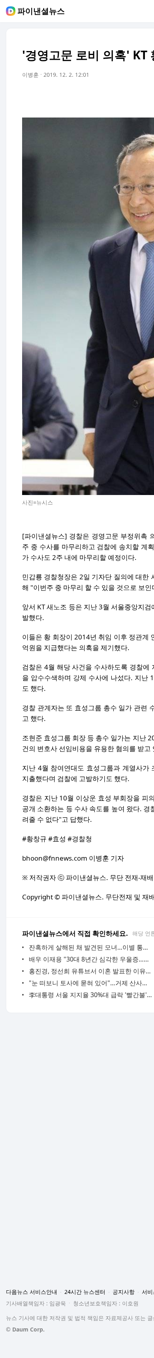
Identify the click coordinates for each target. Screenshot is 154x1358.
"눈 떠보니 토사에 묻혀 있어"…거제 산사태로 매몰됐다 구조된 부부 (90, 983)
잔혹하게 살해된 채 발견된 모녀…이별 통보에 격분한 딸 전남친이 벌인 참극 (90, 947)
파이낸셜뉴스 (41, 11)
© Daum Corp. (25, 1329)
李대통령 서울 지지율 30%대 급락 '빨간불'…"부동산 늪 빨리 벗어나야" (90, 994)
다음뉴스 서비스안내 (31, 1291)
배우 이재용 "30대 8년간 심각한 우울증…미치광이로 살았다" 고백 (90, 959)
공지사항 (124, 1291)
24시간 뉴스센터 (84, 1291)
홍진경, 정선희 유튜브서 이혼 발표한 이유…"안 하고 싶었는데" (90, 971)
